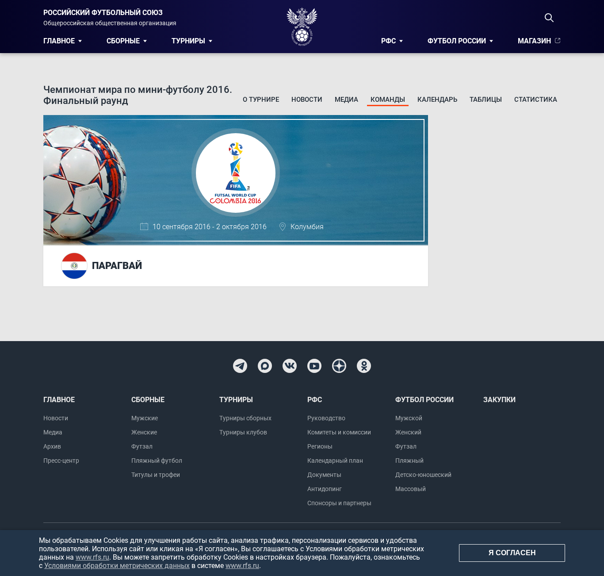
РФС (388, 41)
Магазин (534, 41)
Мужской (408, 418)
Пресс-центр (61, 460)
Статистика (535, 100)
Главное (59, 41)
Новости (306, 100)
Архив (52, 446)
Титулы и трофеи (155, 474)
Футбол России (457, 41)
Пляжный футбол (156, 460)
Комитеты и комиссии (339, 432)
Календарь (437, 100)
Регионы (320, 446)
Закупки (499, 400)
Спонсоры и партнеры (339, 503)
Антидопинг (324, 488)
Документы (324, 474)
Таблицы (486, 100)
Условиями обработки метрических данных (117, 565)
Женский (408, 432)
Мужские (144, 418)
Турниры (188, 41)
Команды (388, 100)
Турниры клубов (243, 432)
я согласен (512, 553)
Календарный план (335, 460)
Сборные (123, 41)
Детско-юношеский (423, 474)
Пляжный (409, 460)
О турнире (261, 100)
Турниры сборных (245, 418)
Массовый (410, 488)
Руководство (326, 418)
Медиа (346, 100)
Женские (144, 432)
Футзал (142, 446)
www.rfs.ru (92, 557)
